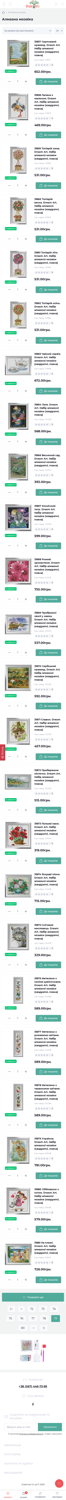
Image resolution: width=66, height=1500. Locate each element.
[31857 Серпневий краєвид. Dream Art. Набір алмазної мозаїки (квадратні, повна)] (18, 53)
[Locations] (56, 4)
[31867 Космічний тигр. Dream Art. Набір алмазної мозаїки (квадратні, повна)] (18, 517)
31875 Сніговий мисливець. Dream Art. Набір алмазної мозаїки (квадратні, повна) (46, 931)
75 (10, 1318)
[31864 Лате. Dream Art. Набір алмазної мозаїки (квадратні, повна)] (18, 416)
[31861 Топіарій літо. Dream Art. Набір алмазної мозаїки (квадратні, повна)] (18, 264)
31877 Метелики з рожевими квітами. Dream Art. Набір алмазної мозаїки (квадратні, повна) (46, 1038)
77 (33, 1318)
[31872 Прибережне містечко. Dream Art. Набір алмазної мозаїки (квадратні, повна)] (18, 782)
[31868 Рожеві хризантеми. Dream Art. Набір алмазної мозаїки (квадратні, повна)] (18, 571)
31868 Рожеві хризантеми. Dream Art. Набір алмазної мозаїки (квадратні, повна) (47, 566)
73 (43, 1309)
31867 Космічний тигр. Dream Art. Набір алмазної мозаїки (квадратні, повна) (46, 512)
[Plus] (25, 81)
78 (44, 1318)
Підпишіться (50, 1427)
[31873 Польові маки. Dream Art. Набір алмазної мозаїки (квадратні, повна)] (18, 835)
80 (23, 1328)
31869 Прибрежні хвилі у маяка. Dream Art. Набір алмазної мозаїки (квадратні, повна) (46, 619)
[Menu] (4, 4)
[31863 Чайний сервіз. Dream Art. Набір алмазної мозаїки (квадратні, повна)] (18, 365)
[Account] (62, 4)
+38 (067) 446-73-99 (33, 1386)
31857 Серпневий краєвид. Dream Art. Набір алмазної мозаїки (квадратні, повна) (47, 48)
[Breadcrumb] (3, 12)
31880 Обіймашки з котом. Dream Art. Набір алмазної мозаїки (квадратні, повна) (46, 1196)
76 (21, 1318)
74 (54, 1309)
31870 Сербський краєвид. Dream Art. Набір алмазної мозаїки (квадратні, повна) (47, 673)
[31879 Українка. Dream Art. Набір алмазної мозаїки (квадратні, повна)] (18, 1150)
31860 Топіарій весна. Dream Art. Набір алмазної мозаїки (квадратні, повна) (46, 206)
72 (31, 1309)
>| (43, 1328)
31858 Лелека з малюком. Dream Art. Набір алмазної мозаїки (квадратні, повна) (46, 102)
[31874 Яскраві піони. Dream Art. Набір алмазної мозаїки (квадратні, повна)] (18, 886)
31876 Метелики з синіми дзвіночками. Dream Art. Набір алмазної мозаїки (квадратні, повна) (47, 985)
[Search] (10, 4)
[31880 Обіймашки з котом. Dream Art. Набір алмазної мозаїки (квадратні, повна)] (18, 1201)
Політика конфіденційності (31, 1434)
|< (11, 1309)
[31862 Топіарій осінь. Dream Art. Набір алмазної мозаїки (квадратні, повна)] (18, 315)
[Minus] (9, 81)
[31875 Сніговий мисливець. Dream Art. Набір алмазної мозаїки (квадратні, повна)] (18, 936)
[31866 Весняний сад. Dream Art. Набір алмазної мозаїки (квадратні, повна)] (18, 467)
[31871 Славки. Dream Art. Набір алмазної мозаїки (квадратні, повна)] (18, 731)
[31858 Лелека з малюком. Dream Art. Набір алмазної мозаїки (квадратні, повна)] (18, 106)
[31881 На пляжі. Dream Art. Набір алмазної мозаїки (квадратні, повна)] (18, 1254)
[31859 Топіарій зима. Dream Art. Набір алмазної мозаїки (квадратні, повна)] (18, 160)
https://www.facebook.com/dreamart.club (33, 1404)
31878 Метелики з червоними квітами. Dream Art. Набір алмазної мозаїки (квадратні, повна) (47, 1092)
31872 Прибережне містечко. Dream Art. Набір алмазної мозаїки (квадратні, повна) (47, 777)
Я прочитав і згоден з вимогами (35, 1434)
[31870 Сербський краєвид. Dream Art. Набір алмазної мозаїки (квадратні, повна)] (18, 677)
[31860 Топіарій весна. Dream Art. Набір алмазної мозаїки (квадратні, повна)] (18, 210)
